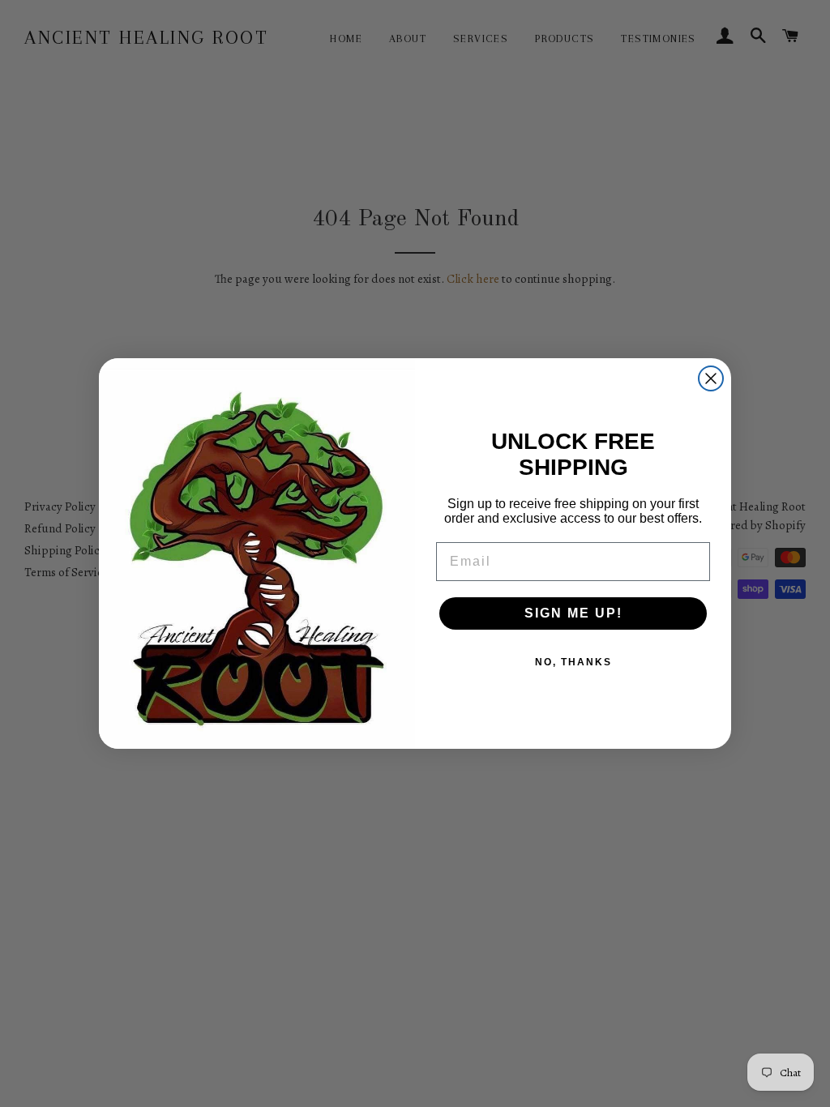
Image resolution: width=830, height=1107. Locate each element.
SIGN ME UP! (573, 613)
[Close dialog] (711, 378)
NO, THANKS (573, 662)
